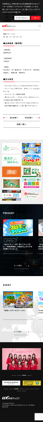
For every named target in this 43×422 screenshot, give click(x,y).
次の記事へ (29, 117)
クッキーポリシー (22, 18)
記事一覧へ (21, 124)
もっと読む (18, 265)
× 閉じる (35, 18)
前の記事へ (14, 117)
